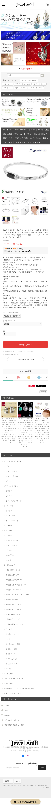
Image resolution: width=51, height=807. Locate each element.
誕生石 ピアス (20, 88)
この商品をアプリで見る (25, 359)
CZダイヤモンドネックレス (13, 678)
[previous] (4, 19)
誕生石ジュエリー (10, 565)
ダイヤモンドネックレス (12, 461)
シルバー (9, 560)
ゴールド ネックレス (28, 80)
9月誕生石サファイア (13, 609)
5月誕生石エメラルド (13, 590)
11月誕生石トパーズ (12, 619)
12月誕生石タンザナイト (14, 624)
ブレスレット (8, 506)
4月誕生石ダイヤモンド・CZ (16, 585)
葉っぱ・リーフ (11, 664)
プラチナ (9, 466)
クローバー (8, 84)
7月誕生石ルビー (12, 600)
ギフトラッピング (9, 321)
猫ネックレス (8, 684)
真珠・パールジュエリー (12, 693)
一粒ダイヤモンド (35, 88)
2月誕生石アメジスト (13, 575)
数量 (4, 331)
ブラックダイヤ (39, 84)
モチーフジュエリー (11, 629)
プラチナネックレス (22, 84)
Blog (6, 710)
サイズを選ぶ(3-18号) (11, 312)
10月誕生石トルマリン (14, 614)
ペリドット (8, 88)
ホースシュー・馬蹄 (13, 644)
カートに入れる (25, 344)
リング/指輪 (8, 674)
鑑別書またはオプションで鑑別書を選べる (19, 688)
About (6, 705)
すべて (8, 377)
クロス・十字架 (11, 649)
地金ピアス (10, 555)
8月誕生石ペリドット (13, 604)
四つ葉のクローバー (13, 634)
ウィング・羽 (10, 654)
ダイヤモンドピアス (11, 486)
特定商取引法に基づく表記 (14, 725)
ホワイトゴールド (12, 476)
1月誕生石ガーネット (13, 570)
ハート (8, 639)
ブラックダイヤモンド (14, 501)
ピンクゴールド (11, 471)
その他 (8, 669)
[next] (47, 19)
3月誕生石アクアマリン (14, 580)
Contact (7, 715)
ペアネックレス (11, 659)
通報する (43, 392)
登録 (42, 767)
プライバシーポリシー (12, 720)
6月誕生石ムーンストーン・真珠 (17, 595)
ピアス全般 (8, 530)
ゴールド (9, 481)
